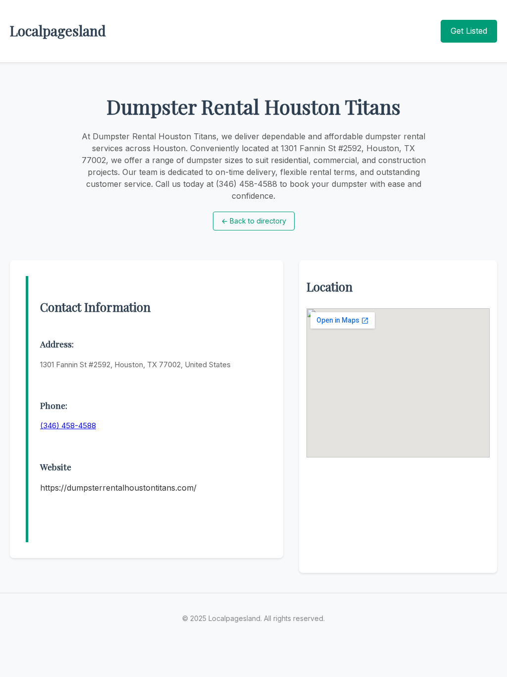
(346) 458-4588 (68, 425)
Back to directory (253, 221)
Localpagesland (58, 30)
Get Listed (469, 31)
